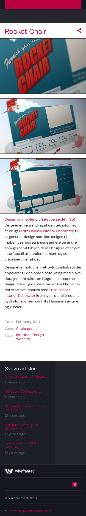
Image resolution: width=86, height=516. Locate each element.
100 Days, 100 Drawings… (23, 391)
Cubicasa (24, 328)
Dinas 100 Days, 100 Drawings (26, 377)
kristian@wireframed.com (30, 510)
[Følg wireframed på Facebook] (74, 485)
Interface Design (30, 334)
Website (23, 338)
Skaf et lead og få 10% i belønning (22, 445)
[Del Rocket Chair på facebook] (79, 32)
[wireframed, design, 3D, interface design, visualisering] (19, 472)
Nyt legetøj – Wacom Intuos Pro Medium (25, 408)
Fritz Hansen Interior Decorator (47, 231)
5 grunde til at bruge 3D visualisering (22, 427)
